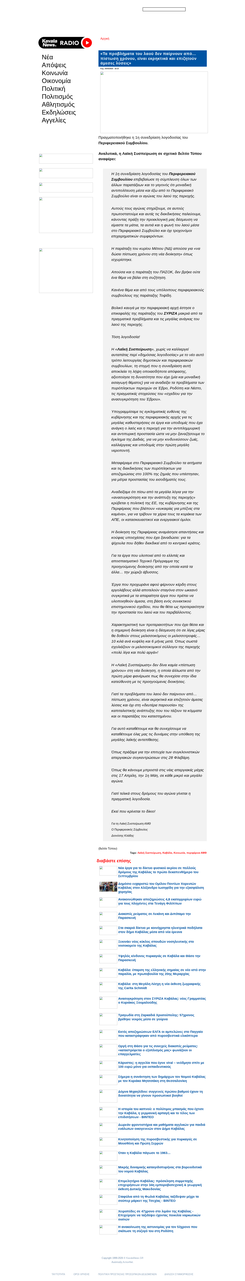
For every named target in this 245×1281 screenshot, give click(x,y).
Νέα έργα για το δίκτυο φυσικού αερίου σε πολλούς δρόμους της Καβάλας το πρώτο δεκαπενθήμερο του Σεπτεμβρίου (158, 872)
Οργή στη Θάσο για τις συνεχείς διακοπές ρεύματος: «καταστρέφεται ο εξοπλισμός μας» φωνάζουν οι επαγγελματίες (158, 1050)
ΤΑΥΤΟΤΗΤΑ (58, 1274)
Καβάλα (167, 852)
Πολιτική (53, 88)
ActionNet (128, 1262)
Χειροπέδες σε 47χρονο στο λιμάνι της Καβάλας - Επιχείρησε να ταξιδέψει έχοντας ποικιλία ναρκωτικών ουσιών (159, 1215)
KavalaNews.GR (134, 1258)
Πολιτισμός (57, 96)
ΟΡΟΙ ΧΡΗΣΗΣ (81, 1274)
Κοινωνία (55, 73)
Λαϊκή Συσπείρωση (149, 852)
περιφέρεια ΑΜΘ (197, 852)
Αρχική (104, 38)
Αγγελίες (54, 120)
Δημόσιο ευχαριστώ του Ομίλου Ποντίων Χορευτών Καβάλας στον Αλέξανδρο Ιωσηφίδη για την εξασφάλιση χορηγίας (161, 888)
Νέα (47, 57)
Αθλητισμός (58, 104)
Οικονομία (56, 81)
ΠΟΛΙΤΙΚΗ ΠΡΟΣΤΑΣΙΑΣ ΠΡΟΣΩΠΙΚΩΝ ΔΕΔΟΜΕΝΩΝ (127, 1274)
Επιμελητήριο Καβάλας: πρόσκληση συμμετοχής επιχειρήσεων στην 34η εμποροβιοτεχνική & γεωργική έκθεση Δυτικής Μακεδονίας (160, 1185)
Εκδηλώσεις (59, 112)
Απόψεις (54, 65)
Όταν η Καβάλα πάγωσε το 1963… (144, 1153)
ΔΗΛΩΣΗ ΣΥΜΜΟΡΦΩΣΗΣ (178, 1274)
